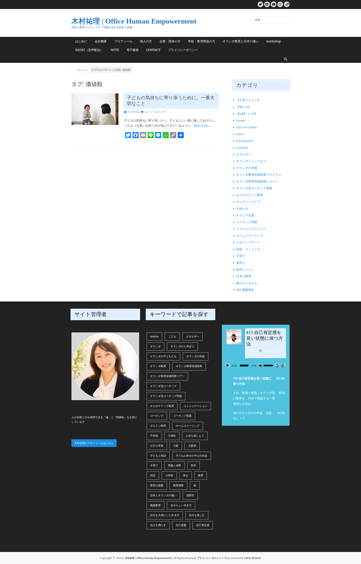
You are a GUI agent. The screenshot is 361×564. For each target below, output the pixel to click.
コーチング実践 (246, 222)
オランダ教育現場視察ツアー (167, 376)
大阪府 (192, 445)
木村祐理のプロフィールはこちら (94, 443)
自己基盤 (181, 525)
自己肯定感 (202, 525)
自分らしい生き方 (181, 505)
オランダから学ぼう (182, 346)
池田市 (190, 495)
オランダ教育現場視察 (189, 366)
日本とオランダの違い (163, 495)
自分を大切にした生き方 (164, 515)
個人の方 (146, 41)
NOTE (115, 50)
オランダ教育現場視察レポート (257, 181)
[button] (256, 381)
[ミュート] (260, 365)
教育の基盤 (156, 485)
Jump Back (277, 365)
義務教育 (155, 505)
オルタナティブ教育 (249, 195)
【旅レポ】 (243, 107)
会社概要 (101, 41)
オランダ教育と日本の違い (241, 41)
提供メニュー (245, 269)
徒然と (240, 262)
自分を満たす (158, 525)
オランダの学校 (246, 168)
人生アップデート (248, 242)
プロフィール (123, 41)
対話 (152, 475)
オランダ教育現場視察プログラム (258, 174)
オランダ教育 (158, 366)
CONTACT (153, 50)
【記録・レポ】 (246, 113)
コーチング (156, 415)
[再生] (228, 365)
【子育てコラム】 (248, 100)
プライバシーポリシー (183, 50)
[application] (256, 365)
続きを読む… (203, 125)
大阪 (175, 445)
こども (172, 336)
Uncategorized (244, 140)
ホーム (82, 69)
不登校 (154, 435)
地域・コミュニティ (249, 249)
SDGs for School (246, 127)
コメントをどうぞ (154, 111)
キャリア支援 (245, 215)
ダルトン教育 (158, 425)
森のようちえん (246, 283)
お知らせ (242, 208)
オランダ (155, 346)
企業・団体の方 (169, 41)
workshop (273, 41)
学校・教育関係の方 (201, 41)
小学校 (169, 475)
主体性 (172, 435)
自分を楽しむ (197, 515)
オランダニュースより (251, 161)
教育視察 (178, 485)
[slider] (244, 365)
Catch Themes (252, 558)
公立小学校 (156, 445)
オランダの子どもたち (163, 356)
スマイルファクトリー (251, 228)
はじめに (81, 41)
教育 (200, 475)
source (240, 134)
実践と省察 (174, 465)
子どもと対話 (158, 455)
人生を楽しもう (195, 435)
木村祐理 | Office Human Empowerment (133, 21)
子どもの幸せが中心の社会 (191, 455)
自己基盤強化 (245, 289)
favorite (240, 120)
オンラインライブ (248, 201)
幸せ (185, 475)
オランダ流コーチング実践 (254, 188)
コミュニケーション (195, 406)
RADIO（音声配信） (89, 50)
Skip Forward (283, 365)
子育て (240, 256)
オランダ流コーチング (163, 386)
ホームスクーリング (249, 235)
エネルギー (243, 154)
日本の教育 (243, 276)
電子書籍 (133, 50)
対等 (193, 465)
